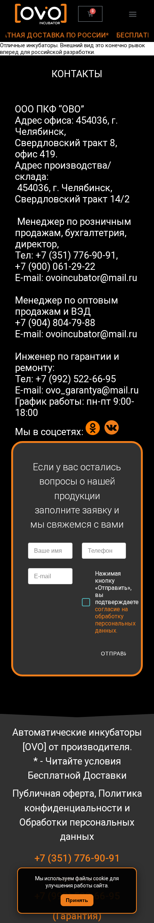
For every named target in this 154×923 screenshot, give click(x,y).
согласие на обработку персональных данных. (115, 620)
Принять (77, 900)
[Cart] (90, 14)
